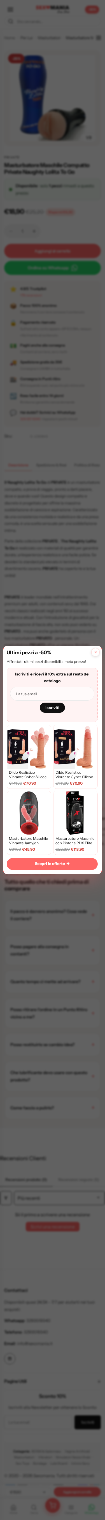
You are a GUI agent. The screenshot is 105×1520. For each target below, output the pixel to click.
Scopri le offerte (52, 863)
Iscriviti (52, 707)
